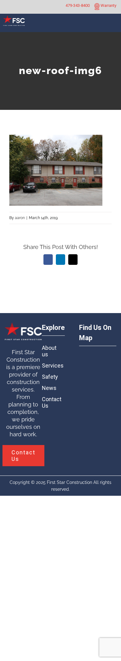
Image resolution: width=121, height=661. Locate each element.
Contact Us (51, 402)
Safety (50, 376)
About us (49, 351)
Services (51, 365)
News (49, 388)
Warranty (108, 5)
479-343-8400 (77, 5)
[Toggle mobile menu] (113, 25)
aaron (20, 218)
